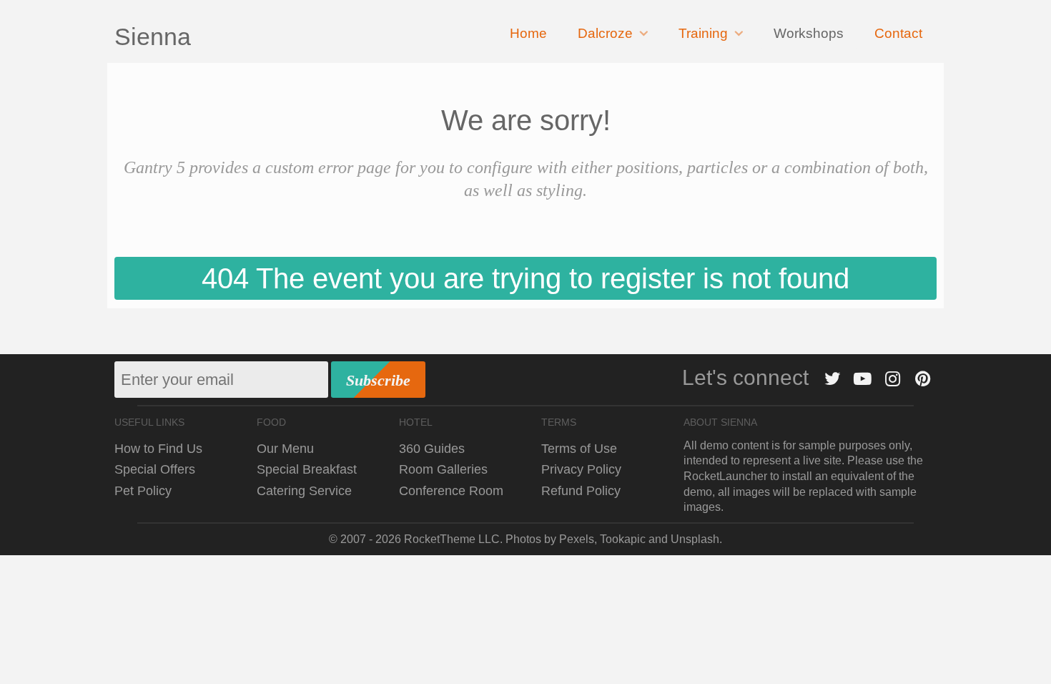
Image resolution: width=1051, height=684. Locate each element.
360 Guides (432, 448)
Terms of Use (579, 448)
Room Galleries (443, 469)
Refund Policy (581, 490)
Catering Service (304, 490)
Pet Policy (143, 490)
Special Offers (154, 469)
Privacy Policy (581, 469)
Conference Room (451, 490)
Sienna (152, 36)
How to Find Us (158, 448)
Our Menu (285, 448)
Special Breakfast (307, 469)
